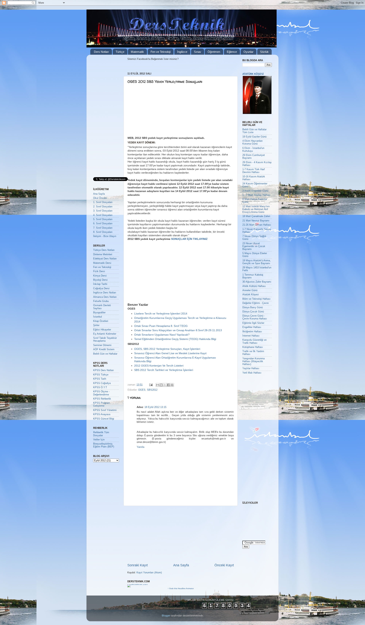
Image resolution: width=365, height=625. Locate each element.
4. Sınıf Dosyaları (103, 215)
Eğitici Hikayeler (102, 329)
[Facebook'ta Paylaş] (168, 385)
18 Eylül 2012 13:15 (155, 407)
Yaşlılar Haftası (250, 368)
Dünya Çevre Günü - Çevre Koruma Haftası (254, 317)
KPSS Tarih (99, 379)
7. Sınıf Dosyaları (103, 228)
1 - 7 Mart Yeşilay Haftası (256, 195)
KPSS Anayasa (101, 414)
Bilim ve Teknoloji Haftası (256, 299)
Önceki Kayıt (224, 565)
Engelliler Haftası (251, 327)
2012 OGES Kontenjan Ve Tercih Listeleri (158, 365)
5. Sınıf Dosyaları (103, 219)
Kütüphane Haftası (252, 347)
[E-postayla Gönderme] (150, 384)
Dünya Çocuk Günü (253, 311)
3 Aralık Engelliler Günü (255, 191)
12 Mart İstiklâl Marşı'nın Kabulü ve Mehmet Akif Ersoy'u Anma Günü (256, 209)
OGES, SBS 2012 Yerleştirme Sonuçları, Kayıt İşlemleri (167, 348)
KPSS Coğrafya (102, 383)
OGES (141, 390)
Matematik (137, 51)
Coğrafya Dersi (101, 288)
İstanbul (97, 316)
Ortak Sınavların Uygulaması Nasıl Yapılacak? (162, 334)
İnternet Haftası (250, 335)
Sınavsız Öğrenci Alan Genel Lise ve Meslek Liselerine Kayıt (170, 353)
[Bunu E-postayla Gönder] (157, 385)
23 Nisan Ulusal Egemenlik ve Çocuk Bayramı (253, 246)
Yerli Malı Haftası (251, 372)
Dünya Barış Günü (252, 307)
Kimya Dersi (100, 275)
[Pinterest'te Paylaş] (172, 385)
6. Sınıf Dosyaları (103, 223)
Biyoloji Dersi (100, 280)
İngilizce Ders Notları (104, 292)
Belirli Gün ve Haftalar (105, 353)
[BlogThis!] (161, 385)
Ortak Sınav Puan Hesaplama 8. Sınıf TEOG (161, 325)
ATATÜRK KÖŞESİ (253, 74)
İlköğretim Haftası (252, 331)
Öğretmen (214, 51)
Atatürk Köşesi (250, 294)
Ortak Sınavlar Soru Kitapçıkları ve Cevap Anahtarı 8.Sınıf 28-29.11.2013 (178, 330)
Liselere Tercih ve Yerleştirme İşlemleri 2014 (160, 313)
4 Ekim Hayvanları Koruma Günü (252, 142)
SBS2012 (152, 390)
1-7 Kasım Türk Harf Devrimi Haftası (253, 171)
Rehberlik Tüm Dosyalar (101, 434)
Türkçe (120, 51)
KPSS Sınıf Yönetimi (105, 410)
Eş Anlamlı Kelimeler (104, 334)
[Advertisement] (156, 111)
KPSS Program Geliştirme (101, 404)
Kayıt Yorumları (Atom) (149, 572)
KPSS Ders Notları (103, 370)
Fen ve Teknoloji (161, 51)
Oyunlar (248, 51)
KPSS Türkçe (100, 374)
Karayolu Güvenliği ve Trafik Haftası (254, 341)
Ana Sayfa (181, 565)
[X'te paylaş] (165, 385)
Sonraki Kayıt (137, 565)
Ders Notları (101, 51)
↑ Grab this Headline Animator (181, 588)
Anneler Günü (249, 290)
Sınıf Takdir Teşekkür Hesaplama (105, 339)
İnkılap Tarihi (100, 284)
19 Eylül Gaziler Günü (254, 136)
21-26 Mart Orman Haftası (256, 225)
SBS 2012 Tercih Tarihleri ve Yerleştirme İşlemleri (163, 369)
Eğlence (232, 51)
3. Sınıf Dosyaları (103, 210)
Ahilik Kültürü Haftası (254, 286)
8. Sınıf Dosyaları (103, 232)
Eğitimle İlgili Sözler (253, 323)
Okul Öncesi (100, 198)
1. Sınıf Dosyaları (103, 202)
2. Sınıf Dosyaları (103, 206)
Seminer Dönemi (102, 345)
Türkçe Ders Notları (104, 250)
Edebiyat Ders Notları (105, 258)
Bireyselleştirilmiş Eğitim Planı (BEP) (103, 445)
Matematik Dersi (102, 263)
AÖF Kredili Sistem (103, 349)
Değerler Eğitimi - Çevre (255, 303)
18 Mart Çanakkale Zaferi (256, 216)
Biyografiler (99, 312)
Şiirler (96, 325)
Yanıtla (140, 447)
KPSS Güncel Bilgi (103, 418)
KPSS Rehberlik (102, 398)
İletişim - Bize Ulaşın (104, 236)
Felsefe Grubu (101, 301)
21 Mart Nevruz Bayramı (255, 220)
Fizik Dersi (99, 271)
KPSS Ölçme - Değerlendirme (101, 393)
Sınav (197, 51)
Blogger (166, 615)
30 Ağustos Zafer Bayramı (256, 281)
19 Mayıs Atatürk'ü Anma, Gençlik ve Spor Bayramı (256, 262)
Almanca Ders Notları (105, 297)
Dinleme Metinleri (102, 254)
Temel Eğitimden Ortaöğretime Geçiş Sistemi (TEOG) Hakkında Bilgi (175, 339)
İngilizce (182, 51)
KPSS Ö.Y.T (100, 387)
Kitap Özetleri (100, 321)
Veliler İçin (99, 439)
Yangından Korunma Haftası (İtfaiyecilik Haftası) (253, 361)
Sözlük (264, 51)
